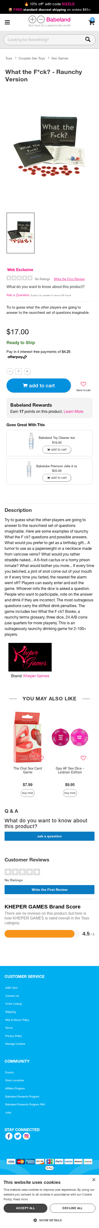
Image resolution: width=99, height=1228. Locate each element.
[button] (7, 22)
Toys (9, 58)
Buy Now (27, 793)
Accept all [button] (25, 1208)
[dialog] (49, 1201)
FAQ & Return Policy (17, 1020)
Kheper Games (36, 675)
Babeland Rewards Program (22, 1096)
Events (9, 1072)
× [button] (93, 1180)
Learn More (73, 411)
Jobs (8, 1112)
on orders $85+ (49, 9)
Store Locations (14, 1080)
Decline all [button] (72, 1208)
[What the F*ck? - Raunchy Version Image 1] (49, 146)
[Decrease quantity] (9, 371)
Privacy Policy (13, 1036)
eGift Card (11, 987)
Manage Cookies (15, 1043)
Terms (9, 1027)
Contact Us (12, 995)
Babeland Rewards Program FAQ (25, 1104)
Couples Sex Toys (32, 58)
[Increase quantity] (27, 371)
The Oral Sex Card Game (27, 770)
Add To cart (42, 385)
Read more (20, 1199)
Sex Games (59, 58)
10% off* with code (49, 4)
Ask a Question (18, 295)
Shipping (10, 1011)
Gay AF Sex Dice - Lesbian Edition (70, 770)
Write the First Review (69, 279)
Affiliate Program (15, 1088)
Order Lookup (13, 1003)
